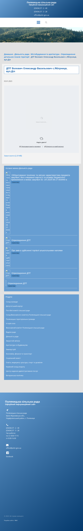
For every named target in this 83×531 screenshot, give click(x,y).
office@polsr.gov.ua (13, 448)
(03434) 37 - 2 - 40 (40, 8)
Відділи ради (11, 332)
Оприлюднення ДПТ (21, 240)
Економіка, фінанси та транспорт (19, 354)
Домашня (8, 54)
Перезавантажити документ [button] (31, 146)
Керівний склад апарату (15, 367)
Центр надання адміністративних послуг (22, 371)
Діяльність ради (21, 54)
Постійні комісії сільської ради (18, 310)
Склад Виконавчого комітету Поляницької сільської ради (28, 315)
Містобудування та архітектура (45, 54)
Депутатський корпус (14, 306)
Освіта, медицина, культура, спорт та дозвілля (24, 362)
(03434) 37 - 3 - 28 (40, 12)
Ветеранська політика (14, 375)
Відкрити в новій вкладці (55, 146)
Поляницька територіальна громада (20, 319)
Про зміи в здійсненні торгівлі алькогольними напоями (37, 250)
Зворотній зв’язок (13, 341)
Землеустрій (11, 349)
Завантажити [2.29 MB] (13, 156)
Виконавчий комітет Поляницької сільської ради (25, 328)
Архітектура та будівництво (17, 345)
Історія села (10, 323)
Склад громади (12, 302)
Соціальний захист (13, 358)
